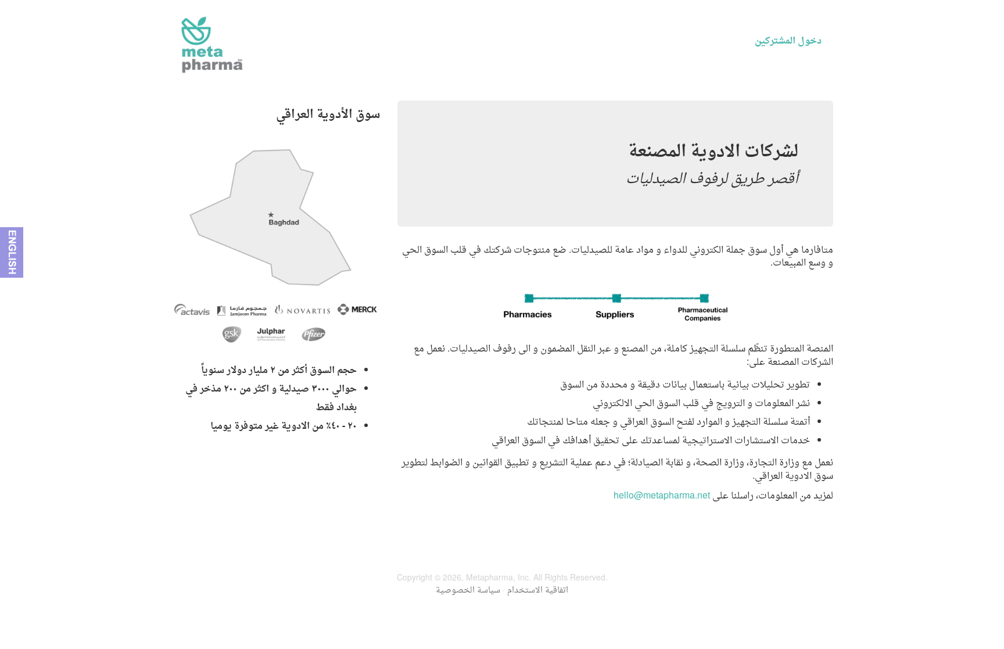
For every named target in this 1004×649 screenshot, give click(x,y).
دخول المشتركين (788, 41)
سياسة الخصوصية (468, 590)
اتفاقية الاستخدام (537, 590)
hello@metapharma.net (662, 496)
